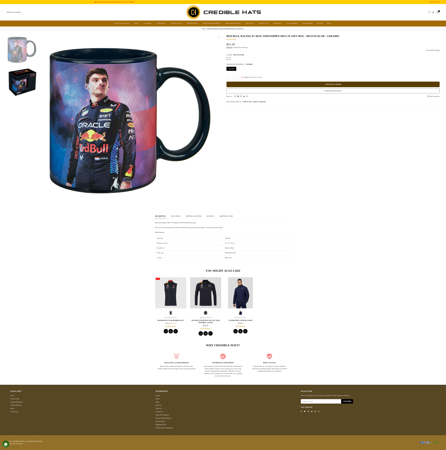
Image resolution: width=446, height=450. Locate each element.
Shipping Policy (161, 424)
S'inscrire (347, 401)
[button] (437, 12)
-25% (157, 279)
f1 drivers (160, 23)
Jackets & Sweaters (16, 402)
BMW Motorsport (233, 23)
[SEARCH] (429, 12)
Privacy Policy (160, 421)
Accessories (292, 23)
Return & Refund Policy (164, 418)
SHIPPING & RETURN (194, 216)
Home (204, 28)
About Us (159, 408)
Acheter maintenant (333, 91)
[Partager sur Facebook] (235, 96)
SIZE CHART (175, 216)
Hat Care (158, 405)
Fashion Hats (192, 23)
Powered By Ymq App (433, 50)
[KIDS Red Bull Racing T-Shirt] (275, 292)
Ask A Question (434, 96)
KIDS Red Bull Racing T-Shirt (275, 320)
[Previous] (37, 121)
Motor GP (250, 23)
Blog (329, 23)
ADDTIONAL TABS (226, 216)
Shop (136, 23)
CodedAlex (19, 444)
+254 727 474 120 (434, 2)
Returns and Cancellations (164, 428)
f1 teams (147, 23)
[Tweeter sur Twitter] (238, 96)
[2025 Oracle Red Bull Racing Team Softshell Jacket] (205, 292)
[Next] (223, 121)
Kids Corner (307, 23)
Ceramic (231, 69)
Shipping (229, 47)
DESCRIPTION (160, 216)
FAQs (157, 402)
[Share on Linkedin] (244, 96)
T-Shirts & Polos (15, 405)
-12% (262, 279)
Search (158, 395)
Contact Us (159, 411)
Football (277, 23)
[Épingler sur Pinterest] (241, 96)
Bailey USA (263, 23)
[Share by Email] (247, 96)
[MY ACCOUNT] (433, 12)
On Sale (320, 23)
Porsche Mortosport (212, 23)
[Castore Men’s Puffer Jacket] (240, 292)
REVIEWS (210, 216)
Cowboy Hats (176, 23)
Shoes (12, 408)
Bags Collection (122, 23)
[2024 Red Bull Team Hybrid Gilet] (170, 292)
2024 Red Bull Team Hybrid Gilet (170, 320)
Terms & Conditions (162, 415)
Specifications (159, 232)
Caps (12, 395)
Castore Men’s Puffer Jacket (240, 320)
